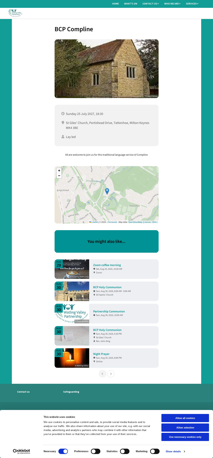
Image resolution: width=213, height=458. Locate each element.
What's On (130, 3)
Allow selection (185, 427)
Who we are (171, 3)
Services (191, 3)
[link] (151, 4)
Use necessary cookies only (185, 436)
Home (115, 3)
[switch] (95, 451)
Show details (173, 451)
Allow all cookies (185, 418)
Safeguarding (71, 391)
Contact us (149, 3)
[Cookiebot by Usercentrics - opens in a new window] (21, 451)
